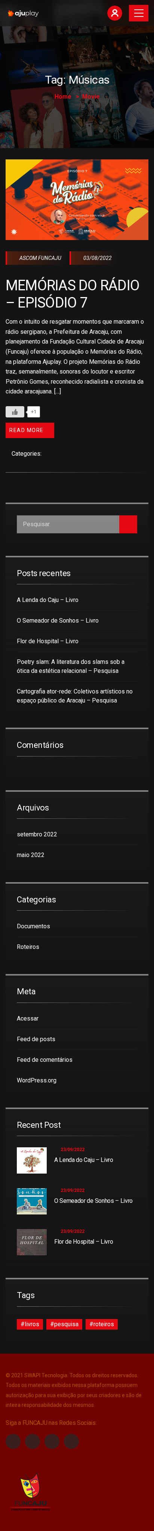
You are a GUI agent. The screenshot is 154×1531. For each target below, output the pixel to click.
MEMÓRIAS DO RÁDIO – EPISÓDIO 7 (72, 294)
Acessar (27, 1018)
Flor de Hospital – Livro (47, 641)
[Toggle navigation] (138, 13)
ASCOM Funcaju (39, 258)
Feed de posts (36, 1039)
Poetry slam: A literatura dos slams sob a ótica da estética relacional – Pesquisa (70, 666)
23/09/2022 (72, 1149)
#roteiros (101, 1324)
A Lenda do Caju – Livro (47, 599)
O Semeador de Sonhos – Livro (58, 620)
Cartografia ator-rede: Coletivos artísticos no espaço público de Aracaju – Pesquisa (75, 696)
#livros (30, 1324)
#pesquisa (64, 1324)
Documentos (33, 926)
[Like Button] (15, 411)
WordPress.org (36, 1080)
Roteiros (28, 946)
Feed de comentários (45, 1059)
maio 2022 (30, 855)
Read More (26, 430)
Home (63, 96)
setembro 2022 (37, 834)
